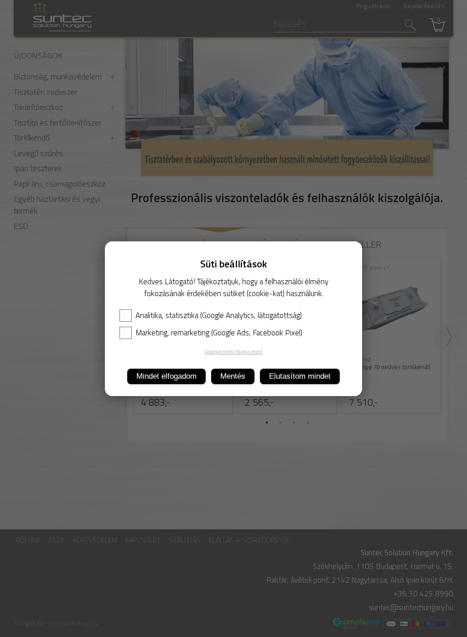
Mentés (232, 376)
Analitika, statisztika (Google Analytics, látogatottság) (218, 315)
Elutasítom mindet (300, 376)
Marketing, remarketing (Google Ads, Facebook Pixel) (218, 333)
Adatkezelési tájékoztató (234, 351)
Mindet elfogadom (166, 376)
